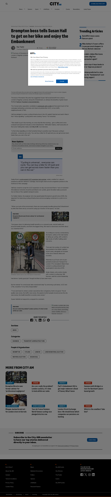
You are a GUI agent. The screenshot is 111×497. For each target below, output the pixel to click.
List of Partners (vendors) (37, 76)
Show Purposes (49, 81)
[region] (56, 68)
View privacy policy (63, 67)
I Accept (62, 81)
